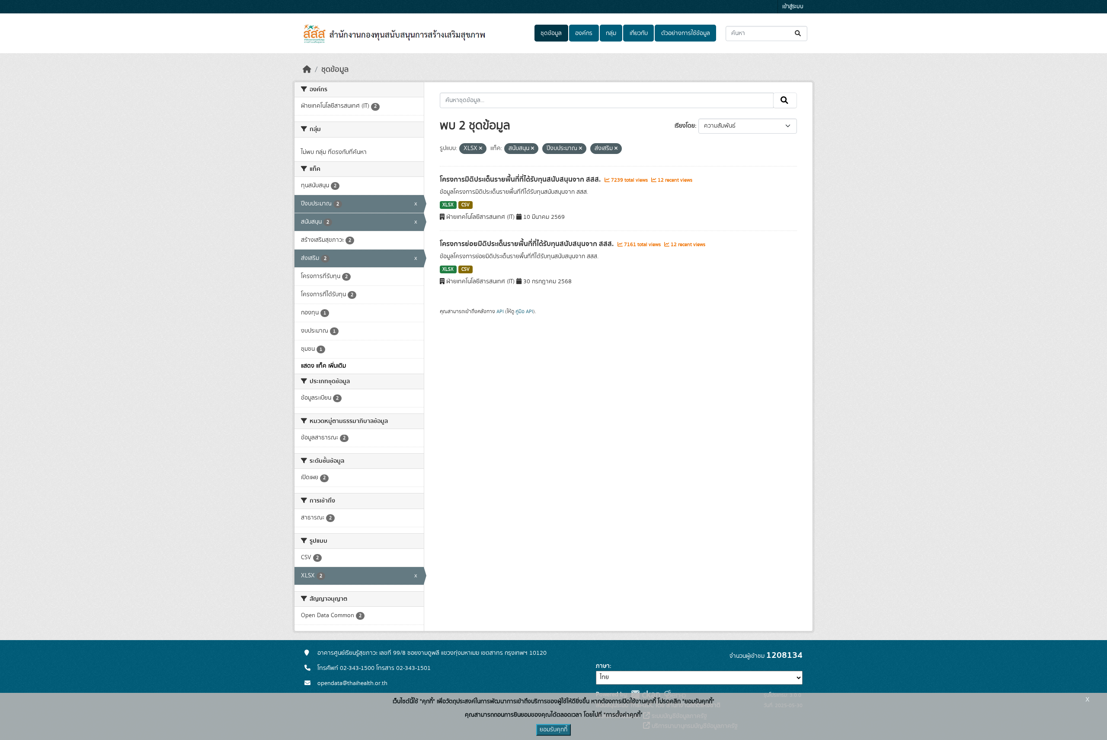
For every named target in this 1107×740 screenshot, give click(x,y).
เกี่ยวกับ (639, 33)
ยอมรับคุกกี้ (553, 729)
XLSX (448, 205)
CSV (465, 205)
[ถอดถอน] (480, 148)
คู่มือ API (524, 311)
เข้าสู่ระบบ (792, 7)
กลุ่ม (611, 33)
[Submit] (798, 33)
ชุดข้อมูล (551, 33)
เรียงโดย (685, 126)
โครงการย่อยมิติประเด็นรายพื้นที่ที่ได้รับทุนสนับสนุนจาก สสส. (527, 244)
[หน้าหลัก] (307, 69)
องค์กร (583, 33)
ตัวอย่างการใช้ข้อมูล (685, 33)
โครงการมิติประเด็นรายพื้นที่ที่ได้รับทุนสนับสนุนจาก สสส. (521, 179)
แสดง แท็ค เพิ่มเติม (323, 366)
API (500, 311)
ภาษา (603, 666)
